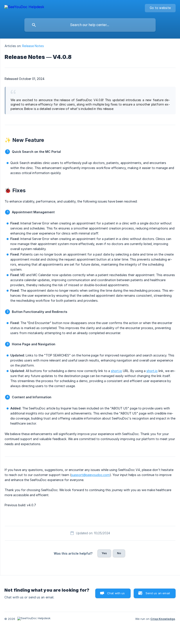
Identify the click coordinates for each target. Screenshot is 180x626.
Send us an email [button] (158, 593)
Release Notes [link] (33, 46)
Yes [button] (104, 553)
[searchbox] (90, 25)
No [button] (119, 553)
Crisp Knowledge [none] (162, 619)
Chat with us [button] (116, 593)
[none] (24, 7)
